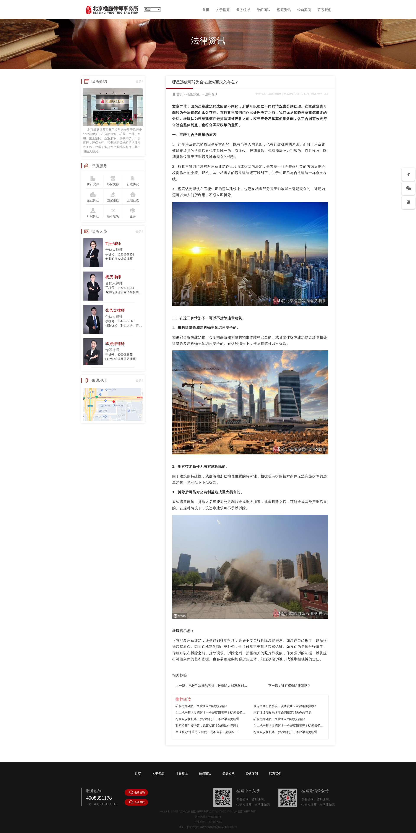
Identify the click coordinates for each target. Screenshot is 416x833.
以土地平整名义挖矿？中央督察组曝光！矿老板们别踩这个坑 (211, 712)
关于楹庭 (223, 10)
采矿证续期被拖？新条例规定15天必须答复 (282, 712)
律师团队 (263, 10)
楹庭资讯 (284, 10)
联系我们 (325, 10)
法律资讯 (211, 94)
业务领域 (243, 10)
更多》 (140, 81)
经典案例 (304, 10)
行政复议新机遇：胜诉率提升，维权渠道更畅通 (207, 719)
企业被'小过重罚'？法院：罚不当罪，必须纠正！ (208, 732)
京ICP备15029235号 (220, 811)
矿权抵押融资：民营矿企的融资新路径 (201, 706)
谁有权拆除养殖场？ (295, 685)
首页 (205, 10)
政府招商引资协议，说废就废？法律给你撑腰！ (285, 706)
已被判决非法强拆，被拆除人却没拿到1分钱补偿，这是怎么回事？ (236, 685)
